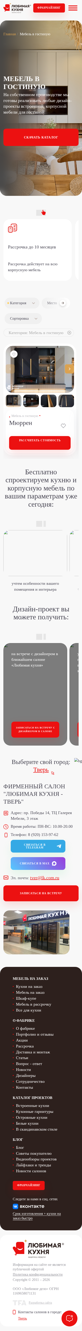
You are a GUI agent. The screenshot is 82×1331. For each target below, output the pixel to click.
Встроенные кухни (32, 1105)
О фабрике (25, 1028)
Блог (20, 1147)
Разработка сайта (40, 1302)
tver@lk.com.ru (44, 877)
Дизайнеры (26, 1075)
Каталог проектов (32, 1098)
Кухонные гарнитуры (34, 1111)
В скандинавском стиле (36, 1129)
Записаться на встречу (41, 893)
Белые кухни (27, 1123)
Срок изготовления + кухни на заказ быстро (37, 1216)
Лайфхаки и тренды (33, 1165)
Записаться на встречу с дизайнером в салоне (35, 729)
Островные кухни (31, 1117)
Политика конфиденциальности (38, 1274)
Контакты (24, 1087)
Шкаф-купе (26, 998)
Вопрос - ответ (29, 1063)
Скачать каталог (41, 137)
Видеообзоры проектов (36, 1159)
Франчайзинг (49, 7)
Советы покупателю (33, 1153)
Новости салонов (31, 1171)
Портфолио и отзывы (35, 1034)
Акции (22, 1040)
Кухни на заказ (29, 986)
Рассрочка (25, 1046)
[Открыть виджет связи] (69, 1318)
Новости (23, 1069)
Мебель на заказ (30, 992)
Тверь (41, 769)
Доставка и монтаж (33, 1052)
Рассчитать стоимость (40, 440)
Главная (9, 34)
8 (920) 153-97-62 (43, 834)
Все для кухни (28, 1010)
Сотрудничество (30, 1081)
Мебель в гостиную (24, 416)
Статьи (22, 1057)
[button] (69, 368)
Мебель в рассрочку (33, 1004)
